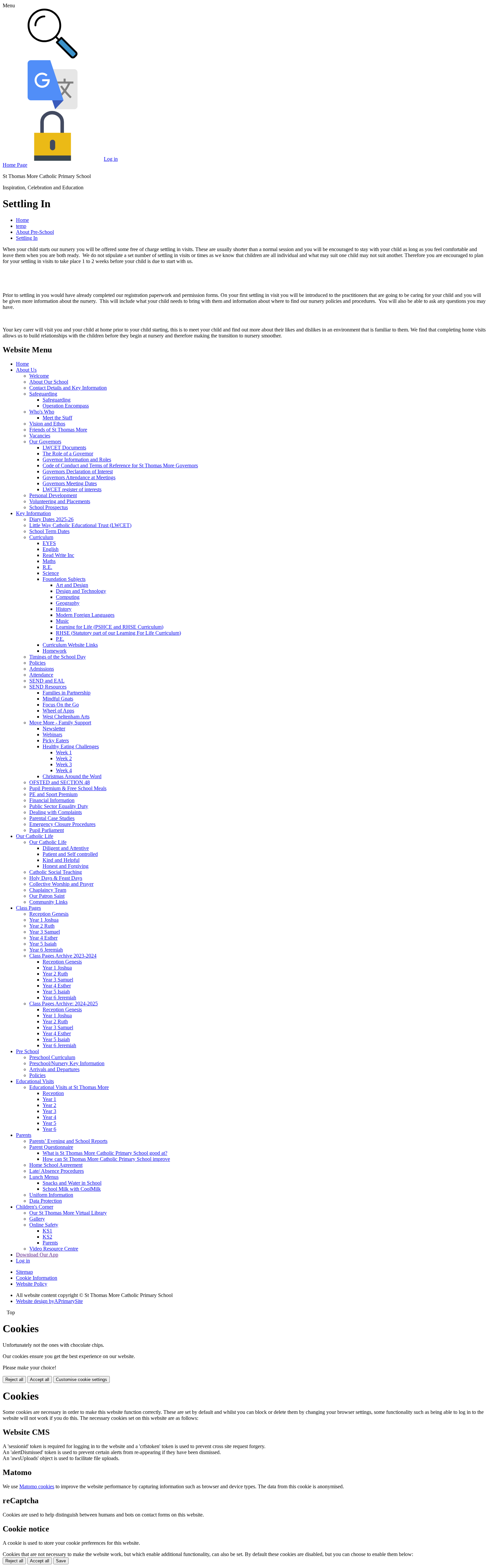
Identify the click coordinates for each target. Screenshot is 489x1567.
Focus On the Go (61, 704)
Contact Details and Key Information (68, 388)
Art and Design (72, 585)
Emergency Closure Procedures (62, 824)
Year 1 (49, 1099)
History (64, 609)
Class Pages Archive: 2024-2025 (63, 1003)
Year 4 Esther (43, 938)
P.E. (60, 639)
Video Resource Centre (53, 1248)
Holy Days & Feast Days (55, 878)
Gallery (37, 1219)
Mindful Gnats (58, 698)
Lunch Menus (44, 1177)
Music (62, 621)
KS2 (47, 1237)
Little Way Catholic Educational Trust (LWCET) (80, 525)
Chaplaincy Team (47, 890)
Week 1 (64, 752)
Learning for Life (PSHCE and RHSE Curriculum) (109, 627)
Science (51, 573)
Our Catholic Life (34, 836)
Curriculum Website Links (70, 645)
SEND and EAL (47, 681)
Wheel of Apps (58, 710)
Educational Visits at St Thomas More (69, 1087)
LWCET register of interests (72, 489)
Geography (68, 603)
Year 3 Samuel (44, 932)
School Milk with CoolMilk (72, 1189)
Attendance (41, 675)
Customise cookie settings (81, 1379)
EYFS (49, 543)
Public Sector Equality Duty (58, 806)
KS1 (47, 1231)
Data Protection (45, 1201)
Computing (68, 597)
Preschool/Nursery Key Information (66, 1063)
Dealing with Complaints (55, 812)
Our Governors (45, 441)
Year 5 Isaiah (43, 944)
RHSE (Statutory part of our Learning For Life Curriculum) (118, 633)
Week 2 (64, 758)
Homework (55, 651)
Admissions (41, 669)
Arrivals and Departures (54, 1069)
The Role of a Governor (68, 453)
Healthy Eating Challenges (71, 746)
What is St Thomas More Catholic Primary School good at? (105, 1153)
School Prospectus (48, 507)
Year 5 (49, 1123)
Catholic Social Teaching (55, 872)
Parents (23, 1135)
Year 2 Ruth (42, 926)
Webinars (52, 734)
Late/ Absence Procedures (56, 1171)
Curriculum (41, 537)
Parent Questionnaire (51, 1147)
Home (22, 220)
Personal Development (53, 495)
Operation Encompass (66, 406)
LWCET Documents (64, 447)
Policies (37, 663)
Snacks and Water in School (72, 1183)
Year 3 (49, 1111)
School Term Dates (49, 531)
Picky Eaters (56, 740)
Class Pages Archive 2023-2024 (62, 956)
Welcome (39, 376)
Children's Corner (34, 1207)
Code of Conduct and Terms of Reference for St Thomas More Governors (120, 465)
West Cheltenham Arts (66, 716)
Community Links (48, 902)
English (51, 549)
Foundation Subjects (64, 579)
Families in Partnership (66, 692)
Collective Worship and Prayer (61, 884)
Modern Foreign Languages (85, 615)
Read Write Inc (58, 555)
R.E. (47, 567)
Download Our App (37, 1254)
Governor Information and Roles (77, 459)
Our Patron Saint (47, 896)
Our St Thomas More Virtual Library (68, 1213)
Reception (53, 1093)
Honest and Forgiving (65, 866)
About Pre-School (35, 232)
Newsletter (54, 728)
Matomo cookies (36, 1486)
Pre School (27, 1051)
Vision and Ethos (47, 423)
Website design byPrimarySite (49, 1301)
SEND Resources (48, 687)
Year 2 (49, 1105)
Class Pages (28, 908)
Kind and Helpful (61, 860)
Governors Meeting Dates (70, 483)
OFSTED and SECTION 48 (59, 782)
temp (21, 226)
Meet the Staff (57, 417)
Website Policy (31, 1284)
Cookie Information (36, 1278)
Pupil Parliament (46, 830)
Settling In (27, 238)
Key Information (33, 513)
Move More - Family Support (60, 722)
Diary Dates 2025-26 (51, 519)
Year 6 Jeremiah (46, 950)
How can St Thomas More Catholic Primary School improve (106, 1159)
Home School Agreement (55, 1165)
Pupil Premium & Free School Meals (67, 788)
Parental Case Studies (52, 818)
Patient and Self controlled (70, 854)
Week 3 (64, 764)
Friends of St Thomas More (58, 429)
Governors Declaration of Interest (78, 471)
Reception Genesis (49, 914)
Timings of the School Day (57, 657)
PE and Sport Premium (53, 794)
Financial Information (52, 800)
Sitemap (24, 1272)
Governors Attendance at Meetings (79, 477)
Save (61, 1560)
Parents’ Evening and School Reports (68, 1141)
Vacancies (39, 435)
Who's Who (41, 412)
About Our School (48, 382)
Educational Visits (35, 1081)
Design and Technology (81, 591)
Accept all (39, 1379)
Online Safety (43, 1225)
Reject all (14, 1379)
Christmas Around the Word (72, 776)
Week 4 (64, 770)
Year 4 (49, 1117)
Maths (49, 561)
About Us (26, 370)
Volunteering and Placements (59, 501)
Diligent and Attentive (66, 848)
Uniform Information (51, 1195)
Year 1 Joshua (44, 920)
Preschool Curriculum (52, 1057)
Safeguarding (43, 394)
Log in (111, 159)
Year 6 (49, 1129)
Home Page (15, 165)
